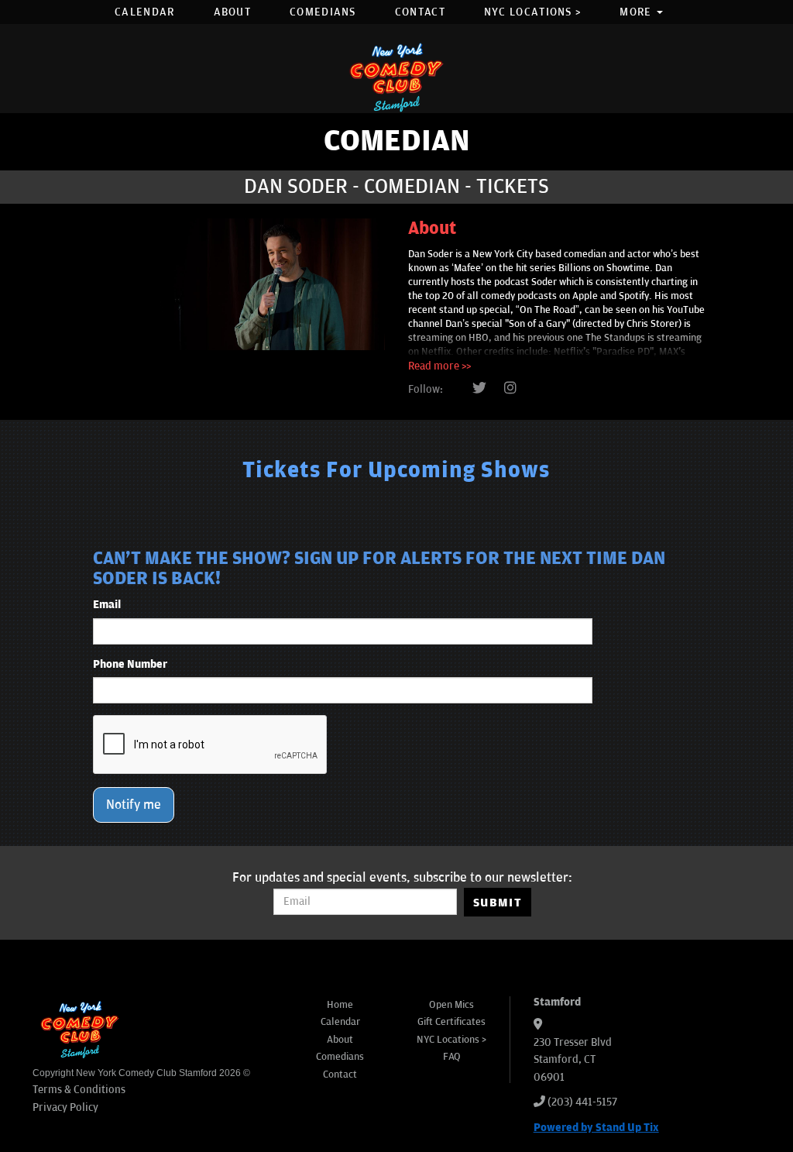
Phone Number (130, 664)
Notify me (133, 805)
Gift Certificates (451, 1022)
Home (340, 1005)
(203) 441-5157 (582, 1102)
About (233, 12)
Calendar (144, 12)
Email (107, 604)
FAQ (452, 1057)
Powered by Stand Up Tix (596, 1127)
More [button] (637, 12)
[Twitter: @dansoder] (479, 389)
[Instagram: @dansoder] (510, 389)
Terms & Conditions (79, 1089)
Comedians (323, 12)
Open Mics (451, 1005)
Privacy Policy (65, 1107)
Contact (420, 12)
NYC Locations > (533, 12)
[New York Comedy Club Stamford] (396, 77)
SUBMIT (497, 903)
